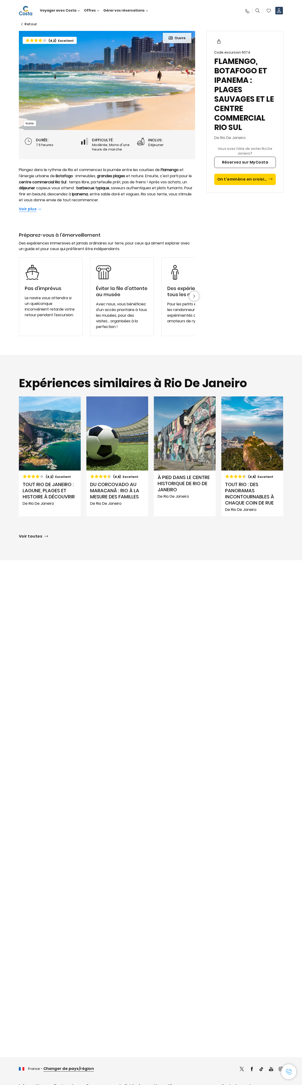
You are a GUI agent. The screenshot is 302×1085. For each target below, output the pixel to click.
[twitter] (242, 1069)
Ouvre (180, 38)
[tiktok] (261, 1069)
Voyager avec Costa (58, 10)
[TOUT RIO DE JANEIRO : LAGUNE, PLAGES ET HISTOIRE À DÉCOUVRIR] (50, 456)
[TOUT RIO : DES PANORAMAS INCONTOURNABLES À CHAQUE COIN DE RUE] (252, 456)
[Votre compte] (279, 11)
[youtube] (271, 1069)
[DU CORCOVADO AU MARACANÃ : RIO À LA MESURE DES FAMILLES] (117, 456)
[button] (268, 10)
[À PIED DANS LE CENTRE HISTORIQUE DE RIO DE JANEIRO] (185, 456)
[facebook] (252, 1069)
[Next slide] (194, 296)
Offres (90, 10)
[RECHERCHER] (258, 11)
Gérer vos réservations (124, 10)
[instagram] (281, 1069)
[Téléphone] (247, 11)
